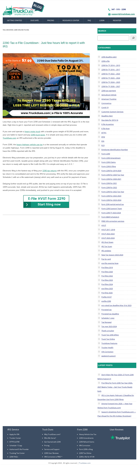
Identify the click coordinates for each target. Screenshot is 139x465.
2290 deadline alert (109, 57)
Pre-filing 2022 (107, 276)
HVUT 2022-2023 (108, 234)
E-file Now (105, 128)
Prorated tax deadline (110, 314)
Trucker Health (107, 347)
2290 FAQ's (14, 457)
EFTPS (103, 132)
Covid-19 (104, 107)
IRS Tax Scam (106, 246)
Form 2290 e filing (86, 449)
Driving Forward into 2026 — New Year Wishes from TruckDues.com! (114, 405)
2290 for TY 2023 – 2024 (110, 78)
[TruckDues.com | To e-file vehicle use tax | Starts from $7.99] (23, 9)
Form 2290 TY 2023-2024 (111, 213)
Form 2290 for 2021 (109, 183)
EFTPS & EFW (14, 442)
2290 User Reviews (51, 453)
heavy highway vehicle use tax (30, 144)
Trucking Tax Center (17, 453)
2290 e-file (105, 61)
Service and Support (51, 449)
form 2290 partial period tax (112, 204)
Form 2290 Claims (108, 162)
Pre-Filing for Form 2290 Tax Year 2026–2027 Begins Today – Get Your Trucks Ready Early (115, 387)
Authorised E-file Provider (19, 449)
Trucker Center (15, 438)
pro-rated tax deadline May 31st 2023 (116, 305)
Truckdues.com (85, 463)
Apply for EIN (14, 434)
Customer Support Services (112, 111)
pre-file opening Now (109, 263)
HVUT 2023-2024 (108, 238)
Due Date (35, 20)
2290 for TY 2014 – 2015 (110, 65)
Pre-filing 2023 (107, 280)
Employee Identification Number (114, 149)
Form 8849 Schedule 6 (110, 217)
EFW (103, 137)
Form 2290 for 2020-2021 (111, 179)
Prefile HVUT (106, 297)
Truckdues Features (109, 343)
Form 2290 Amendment (111, 158)
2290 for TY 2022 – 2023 (110, 74)
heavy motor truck (32, 131)
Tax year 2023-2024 (109, 326)
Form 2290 (105, 154)
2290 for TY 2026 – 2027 (110, 86)
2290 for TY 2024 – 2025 (110, 82)
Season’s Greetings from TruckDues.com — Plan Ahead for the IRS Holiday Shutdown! (116, 414)
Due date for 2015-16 (109, 120)
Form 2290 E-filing (108, 166)
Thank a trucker (107, 330)
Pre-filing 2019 (107, 267)
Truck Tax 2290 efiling (110, 335)
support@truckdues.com (123, 14)
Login (101, 20)
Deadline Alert (107, 116)
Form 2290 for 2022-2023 (111, 196)
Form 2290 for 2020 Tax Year (112, 175)
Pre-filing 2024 (107, 284)
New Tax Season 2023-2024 (112, 255)
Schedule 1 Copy (16, 445)
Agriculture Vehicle (108, 95)
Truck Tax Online (108, 339)
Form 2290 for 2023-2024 (111, 200)
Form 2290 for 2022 (109, 187)
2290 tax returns (49, 171)
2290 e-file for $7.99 (86, 457)
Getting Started (14, 20)
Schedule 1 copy (107, 318)
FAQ (89, 20)
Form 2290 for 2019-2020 (111, 170)
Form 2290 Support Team (111, 208)
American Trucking (108, 99)
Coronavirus (106, 103)
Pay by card (106, 259)
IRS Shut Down (107, 242)
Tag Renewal (106, 322)
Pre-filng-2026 (107, 293)
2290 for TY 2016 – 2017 (110, 69)
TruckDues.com (9, 138)
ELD (103, 145)
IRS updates (106, 250)
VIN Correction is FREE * (53, 457)
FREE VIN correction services (112, 221)
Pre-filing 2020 (107, 271)
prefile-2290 (106, 301)
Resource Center (71, 20)
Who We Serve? (50, 438)
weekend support (108, 356)
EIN (102, 141)
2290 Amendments (86, 438)
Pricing (50, 20)
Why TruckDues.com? (52, 434)
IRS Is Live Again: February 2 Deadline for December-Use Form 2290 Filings (115, 397)
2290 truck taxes (38, 135)
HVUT (103, 225)
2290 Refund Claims (86, 442)
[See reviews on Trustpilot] (120, 439)
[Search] (133, 37)
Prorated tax (106, 309)
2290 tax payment (108, 90)
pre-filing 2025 (107, 288)
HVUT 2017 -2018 (108, 229)
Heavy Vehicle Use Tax (87, 434)
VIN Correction (107, 351)
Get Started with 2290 (52, 442)
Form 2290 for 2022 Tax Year (112, 191)
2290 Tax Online (85, 453)
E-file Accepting (107, 124)
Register (117, 20)
